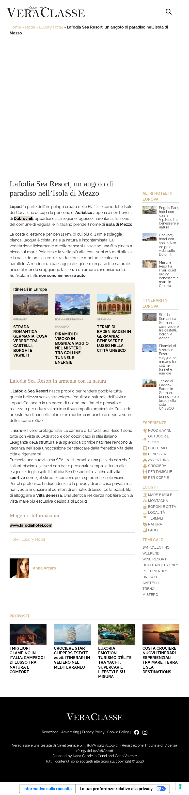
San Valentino (156, 547)
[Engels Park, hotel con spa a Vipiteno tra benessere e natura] (149, 210)
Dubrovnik (23, 218)
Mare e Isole (160, 495)
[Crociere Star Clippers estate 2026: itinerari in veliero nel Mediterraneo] (72, 634)
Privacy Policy (93, 732)
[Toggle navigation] (178, 12)
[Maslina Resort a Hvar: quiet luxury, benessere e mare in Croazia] (149, 264)
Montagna (158, 501)
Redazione (50, 732)
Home (15, 27)
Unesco (149, 577)
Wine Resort (154, 559)
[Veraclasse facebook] (135, 732)
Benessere (158, 454)
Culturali (157, 448)
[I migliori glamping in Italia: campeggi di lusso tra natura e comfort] (28, 634)
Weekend (150, 553)
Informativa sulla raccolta (47, 788)
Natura (155, 524)
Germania (20, 319)
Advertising (70, 732)
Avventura (158, 460)
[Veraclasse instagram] (143, 732)
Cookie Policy (118, 732)
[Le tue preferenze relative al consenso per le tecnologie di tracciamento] (180, 786)
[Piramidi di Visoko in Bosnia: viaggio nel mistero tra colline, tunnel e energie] (72, 304)
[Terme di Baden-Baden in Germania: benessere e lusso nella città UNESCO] (114, 304)
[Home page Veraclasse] (45, 12)
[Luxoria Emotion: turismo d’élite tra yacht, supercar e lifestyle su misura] (116, 634)
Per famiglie (160, 472)
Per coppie (158, 478)
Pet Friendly (154, 571)
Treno (148, 589)
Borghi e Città (162, 507)
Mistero (150, 595)
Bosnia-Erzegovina (69, 319)
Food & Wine (159, 430)
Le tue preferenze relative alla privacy (116, 788)
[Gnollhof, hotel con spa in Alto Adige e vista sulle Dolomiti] (149, 237)
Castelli (150, 583)
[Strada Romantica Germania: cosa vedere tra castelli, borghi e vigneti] (30, 304)
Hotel (30, 27)
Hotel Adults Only (160, 565)
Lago (153, 530)
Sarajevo (62, 326)
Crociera (157, 466)
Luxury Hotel (51, 27)
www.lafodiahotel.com (31, 525)
